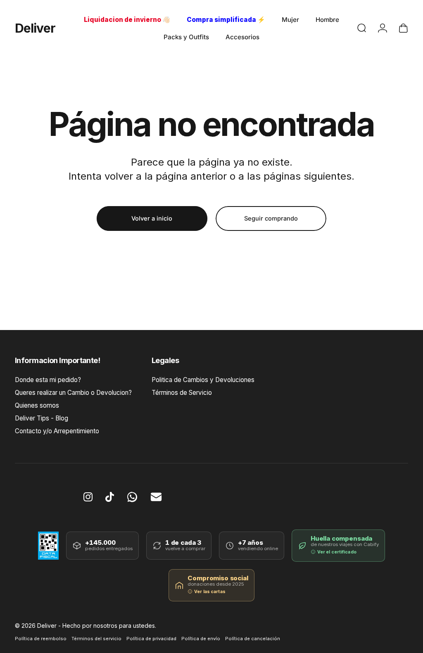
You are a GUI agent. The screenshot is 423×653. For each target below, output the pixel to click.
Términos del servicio (96, 638)
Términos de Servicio (182, 393)
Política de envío (200, 638)
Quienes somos (37, 405)
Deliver (35, 28)
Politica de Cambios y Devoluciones (203, 380)
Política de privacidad (151, 638)
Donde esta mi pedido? (48, 380)
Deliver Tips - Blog (41, 418)
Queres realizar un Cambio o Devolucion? (73, 393)
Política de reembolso (41, 638)
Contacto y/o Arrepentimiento (57, 431)
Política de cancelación (252, 638)
